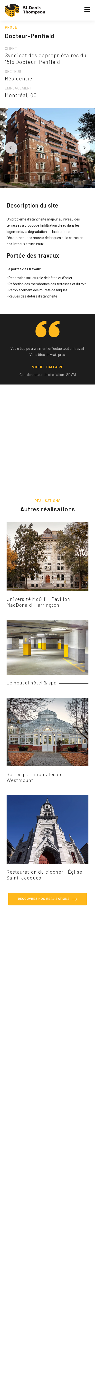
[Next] (84, 148)
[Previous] (11, 148)
